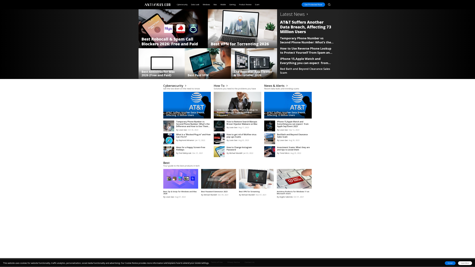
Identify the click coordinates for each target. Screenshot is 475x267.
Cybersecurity (182, 4)
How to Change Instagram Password (239, 148)
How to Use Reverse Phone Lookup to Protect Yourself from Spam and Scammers (306, 50)
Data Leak (195, 4)
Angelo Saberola (286, 197)
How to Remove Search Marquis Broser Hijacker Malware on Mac (242, 123)
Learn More (465, 263)
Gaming (232, 4)
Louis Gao (183, 130)
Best (166, 163)
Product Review (245, 4)
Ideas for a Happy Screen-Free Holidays (190, 148)
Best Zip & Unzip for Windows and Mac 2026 (180, 193)
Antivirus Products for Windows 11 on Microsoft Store (293, 193)
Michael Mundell (235, 153)
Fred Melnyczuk (185, 153)
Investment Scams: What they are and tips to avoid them (293, 148)
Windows (206, 4)
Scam (257, 4)
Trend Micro (284, 153)
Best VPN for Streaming (249, 192)
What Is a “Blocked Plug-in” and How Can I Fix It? (193, 135)
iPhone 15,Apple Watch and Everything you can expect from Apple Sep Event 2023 (304, 61)
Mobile (223, 4)
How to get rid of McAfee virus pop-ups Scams (241, 135)
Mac (215, 4)
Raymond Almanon (186, 140)
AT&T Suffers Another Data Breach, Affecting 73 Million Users (305, 27)
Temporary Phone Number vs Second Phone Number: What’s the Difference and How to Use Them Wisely (305, 40)
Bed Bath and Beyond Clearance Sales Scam (305, 70)
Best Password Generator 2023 (214, 192)
